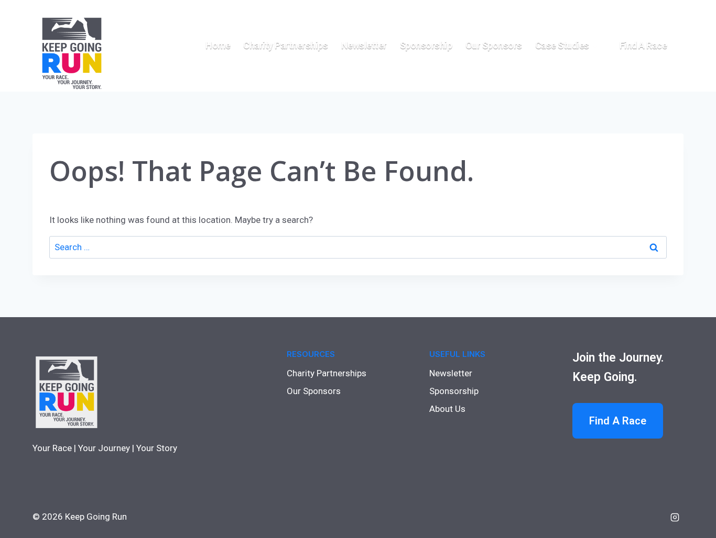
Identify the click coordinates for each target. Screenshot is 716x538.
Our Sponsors (493, 45)
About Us (447, 409)
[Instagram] (675, 517)
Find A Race (617, 420)
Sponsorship (426, 45)
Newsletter (364, 45)
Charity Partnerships (285, 45)
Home (217, 45)
